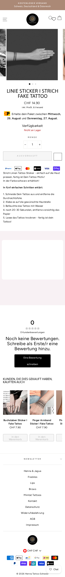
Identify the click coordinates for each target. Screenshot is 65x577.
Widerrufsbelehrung (32, 512)
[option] (32, 5)
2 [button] (33, 84)
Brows (32, 489)
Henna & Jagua (32, 470)
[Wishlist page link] (52, 18)
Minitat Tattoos (32, 495)
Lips (32, 482)
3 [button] (36, 84)
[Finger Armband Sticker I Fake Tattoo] (42, 402)
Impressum (32, 524)
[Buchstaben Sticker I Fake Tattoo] (15, 402)
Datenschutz (32, 506)
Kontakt (32, 500)
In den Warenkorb (15, 438)
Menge (32, 137)
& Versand (38, 107)
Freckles (32, 476)
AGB (32, 518)
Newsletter (32, 459)
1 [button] (30, 84)
